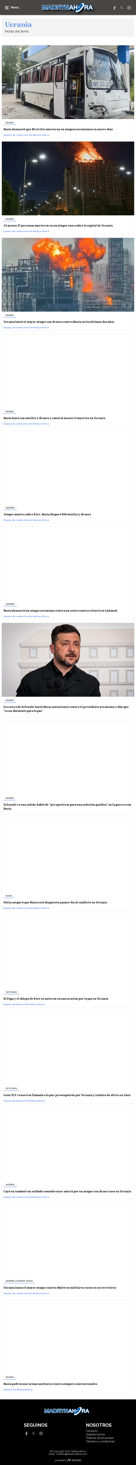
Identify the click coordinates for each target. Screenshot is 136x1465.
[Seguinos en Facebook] (114, 7)
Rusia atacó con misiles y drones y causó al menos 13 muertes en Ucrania (54, 418)
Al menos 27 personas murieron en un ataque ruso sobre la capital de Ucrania (58, 225)
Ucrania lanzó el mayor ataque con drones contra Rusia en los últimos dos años (58, 322)
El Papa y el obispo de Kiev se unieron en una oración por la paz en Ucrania (55, 998)
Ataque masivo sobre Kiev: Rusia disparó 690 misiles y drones (47, 514)
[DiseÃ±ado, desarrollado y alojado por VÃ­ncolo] (74, 1460)
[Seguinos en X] (121, 7)
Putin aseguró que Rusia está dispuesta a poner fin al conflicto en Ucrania (55, 902)
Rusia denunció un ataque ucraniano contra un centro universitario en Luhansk (60, 610)
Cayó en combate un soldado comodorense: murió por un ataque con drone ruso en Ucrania (67, 1191)
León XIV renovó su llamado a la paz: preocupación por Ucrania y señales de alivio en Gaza (66, 1095)
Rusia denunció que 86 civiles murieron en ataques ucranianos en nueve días (58, 129)
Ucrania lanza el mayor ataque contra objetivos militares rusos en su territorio (59, 1287)
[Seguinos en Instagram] (129, 7)
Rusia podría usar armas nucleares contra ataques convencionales (50, 1384)
